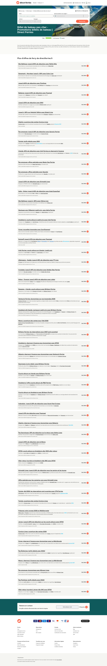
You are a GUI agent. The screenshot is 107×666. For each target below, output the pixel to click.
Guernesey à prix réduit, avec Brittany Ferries (33, 364)
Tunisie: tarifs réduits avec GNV (29, 141)
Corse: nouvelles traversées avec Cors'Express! (34, 229)
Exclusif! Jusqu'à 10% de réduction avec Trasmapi (35, 239)
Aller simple (29, 10)
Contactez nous (76, 630)
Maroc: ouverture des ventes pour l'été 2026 (33, 320)
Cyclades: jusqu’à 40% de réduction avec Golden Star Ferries (39, 270)
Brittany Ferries (70, 311)
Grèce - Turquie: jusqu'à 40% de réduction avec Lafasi (36, 279)
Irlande (63, 311)
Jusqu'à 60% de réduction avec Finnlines (32, 83)
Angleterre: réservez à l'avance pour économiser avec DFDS (38, 343)
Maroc (27, 443)
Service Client (75, 632)
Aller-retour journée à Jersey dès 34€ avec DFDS (35, 589)
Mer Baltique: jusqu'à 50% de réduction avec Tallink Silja (37, 64)
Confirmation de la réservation (60, 632)
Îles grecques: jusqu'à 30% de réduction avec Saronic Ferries (39, 131)
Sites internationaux (21, 644)
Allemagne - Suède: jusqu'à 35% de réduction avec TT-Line (38, 260)
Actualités (19, 643)
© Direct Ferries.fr (20, 657)
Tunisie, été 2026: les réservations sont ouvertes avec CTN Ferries (40, 491)
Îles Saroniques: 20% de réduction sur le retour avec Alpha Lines (40, 432)
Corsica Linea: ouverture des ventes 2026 (32, 531)
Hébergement (38, 629)
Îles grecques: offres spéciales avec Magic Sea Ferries (36, 162)
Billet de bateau (20, 636)
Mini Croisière (38, 632)
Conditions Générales (58, 646)
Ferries (74, 646)
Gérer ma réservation (58, 630)
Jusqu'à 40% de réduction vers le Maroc (32, 442)
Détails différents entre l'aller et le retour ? (42, 10)
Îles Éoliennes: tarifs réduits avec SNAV (31, 551)
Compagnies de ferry (21, 630)
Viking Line (49, 202)
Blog (74, 629)
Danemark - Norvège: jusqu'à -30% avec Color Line (35, 73)
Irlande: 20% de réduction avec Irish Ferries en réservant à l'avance (41, 151)
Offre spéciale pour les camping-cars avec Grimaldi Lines (37, 480)
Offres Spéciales (20, 634)
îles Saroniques (39, 434)
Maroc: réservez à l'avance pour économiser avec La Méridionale (40, 560)
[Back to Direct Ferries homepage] (23, 2)
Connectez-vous (57, 629)
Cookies (56, 643)
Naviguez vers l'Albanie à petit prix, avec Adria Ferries (36, 210)
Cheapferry (75, 643)
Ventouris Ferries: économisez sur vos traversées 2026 (36, 299)
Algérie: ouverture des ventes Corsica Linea (33, 122)
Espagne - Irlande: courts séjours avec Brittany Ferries (36, 289)
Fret (36, 630)
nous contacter (59, 659)
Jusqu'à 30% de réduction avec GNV (30, 102)
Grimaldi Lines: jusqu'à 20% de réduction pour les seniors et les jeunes (42, 470)
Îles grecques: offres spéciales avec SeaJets (33, 172)
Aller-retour (22, 10)
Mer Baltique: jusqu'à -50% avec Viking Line (33, 201)
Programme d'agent (40, 644)
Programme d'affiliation (40, 643)
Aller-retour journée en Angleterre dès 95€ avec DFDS (36, 461)
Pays (18, 629)
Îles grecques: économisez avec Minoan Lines (33, 570)
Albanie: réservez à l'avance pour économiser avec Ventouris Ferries (41, 354)
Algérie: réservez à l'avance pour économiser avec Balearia (38, 423)
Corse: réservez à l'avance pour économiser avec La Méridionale (40, 541)
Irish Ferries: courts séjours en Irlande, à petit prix (35, 250)
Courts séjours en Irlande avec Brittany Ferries (34, 373)
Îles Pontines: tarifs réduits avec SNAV (31, 580)
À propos (19, 648)
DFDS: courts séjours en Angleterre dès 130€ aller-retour (37, 451)
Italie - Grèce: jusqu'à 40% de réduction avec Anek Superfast (39, 191)
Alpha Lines (55, 434)
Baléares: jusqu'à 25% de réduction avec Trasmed (35, 93)
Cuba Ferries (75, 644)
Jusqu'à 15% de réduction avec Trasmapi (32, 413)
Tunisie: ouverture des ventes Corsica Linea (33, 501)
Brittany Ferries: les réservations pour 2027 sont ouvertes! (38, 332)
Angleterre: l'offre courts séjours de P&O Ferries (34, 383)
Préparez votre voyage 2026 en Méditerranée (33, 510)
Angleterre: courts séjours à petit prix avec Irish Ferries (37, 220)
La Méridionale (34, 443)
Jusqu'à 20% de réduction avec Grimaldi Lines (34, 181)
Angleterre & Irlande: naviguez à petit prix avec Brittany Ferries (39, 310)
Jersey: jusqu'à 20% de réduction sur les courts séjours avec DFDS (41, 522)
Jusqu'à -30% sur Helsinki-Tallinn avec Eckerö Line (35, 112)
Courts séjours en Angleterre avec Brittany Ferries (35, 392)
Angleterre (57, 311)
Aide (74, 634)
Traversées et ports (21, 632)
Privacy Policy (57, 644)
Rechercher (82, 21)
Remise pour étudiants (21, 646)
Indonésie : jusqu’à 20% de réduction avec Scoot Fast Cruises (39, 403)
